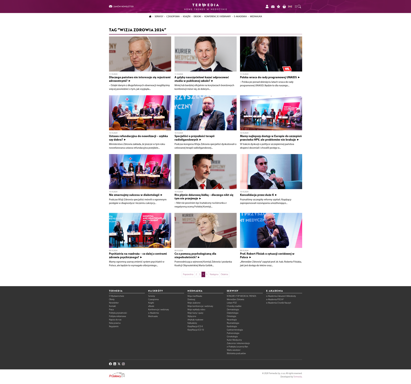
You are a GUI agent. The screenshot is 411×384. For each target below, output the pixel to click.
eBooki (197, 16)
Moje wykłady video (196, 309)
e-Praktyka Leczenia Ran (237, 346)
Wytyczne (192, 316)
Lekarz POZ (232, 302)
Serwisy (151, 296)
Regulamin (114, 326)
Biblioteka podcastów (236, 353)
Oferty (111, 299)
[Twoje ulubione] (278, 6)
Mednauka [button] (256, 16)
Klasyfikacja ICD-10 (196, 329)
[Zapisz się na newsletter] (273, 6)
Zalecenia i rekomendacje (238, 343)
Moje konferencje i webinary (200, 306)
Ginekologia (232, 336)
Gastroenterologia (235, 329)
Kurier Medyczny (234, 340)
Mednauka (153, 316)
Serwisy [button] (159, 16)
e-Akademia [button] (240, 16)
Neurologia (232, 319)
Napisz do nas (115, 319)
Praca (111, 309)
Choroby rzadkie (234, 306)
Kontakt (112, 306)
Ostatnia (224, 274)
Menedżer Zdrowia (235, 299)
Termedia (297, 376)
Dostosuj (191, 299)
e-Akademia (153, 313)
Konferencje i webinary (158, 309)
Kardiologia (232, 326)
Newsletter (114, 302)
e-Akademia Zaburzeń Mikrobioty (281, 296)
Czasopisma (153, 299)
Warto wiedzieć (233, 350)
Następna (214, 274)
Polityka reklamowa (117, 316)
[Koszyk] (284, 6)
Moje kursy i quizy (195, 313)
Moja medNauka (195, 296)
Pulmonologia (233, 333)
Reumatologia (233, 323)
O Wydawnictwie (116, 296)
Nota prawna (114, 323)
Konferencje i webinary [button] (217, 16)
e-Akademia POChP (275, 299)
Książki (187, 16)
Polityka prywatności (118, 313)
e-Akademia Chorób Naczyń (278, 302)
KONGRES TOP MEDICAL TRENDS (241, 296)
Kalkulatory (192, 323)
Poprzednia (188, 274)
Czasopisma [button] (173, 16)
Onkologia (231, 316)
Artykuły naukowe (195, 319)
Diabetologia (232, 313)
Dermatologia (233, 309)
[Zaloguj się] (267, 6)
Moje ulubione (194, 302)
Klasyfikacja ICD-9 (195, 326)
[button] (297, 6)
